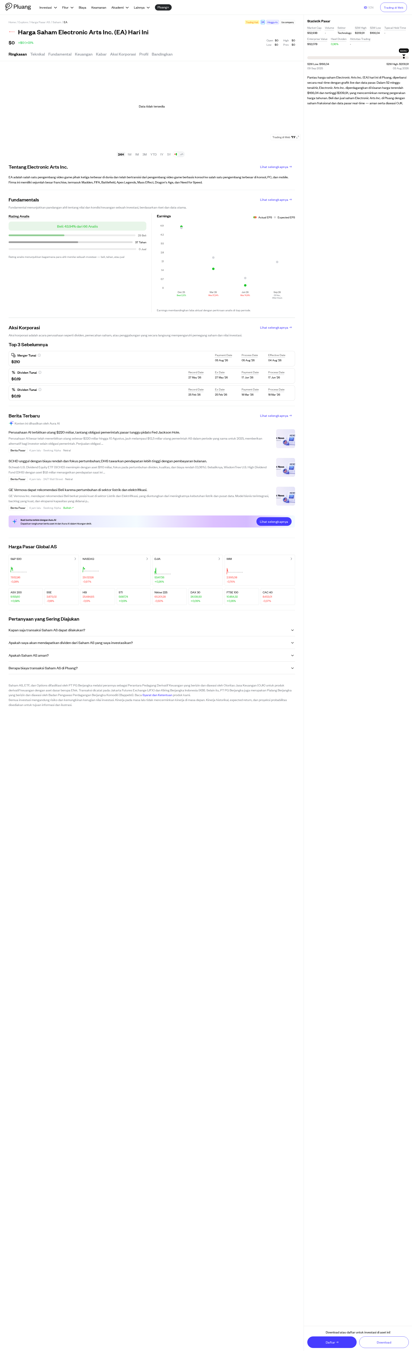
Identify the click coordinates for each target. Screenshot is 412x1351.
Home (12, 22)
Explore (23, 22)
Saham (57, 22)
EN (371, 7)
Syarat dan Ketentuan (157, 694)
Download (384, 1342)
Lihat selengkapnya (274, 166)
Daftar (330, 1342)
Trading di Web (393, 7)
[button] (263, 22)
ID (365, 7)
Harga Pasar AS (40, 22)
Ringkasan (18, 54)
